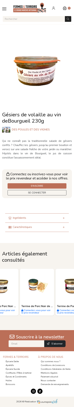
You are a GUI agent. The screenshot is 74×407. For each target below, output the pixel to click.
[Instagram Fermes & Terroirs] (33, 391)
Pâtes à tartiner (24, 372)
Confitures (11, 372)
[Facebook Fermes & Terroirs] (40, 391)
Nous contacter (48, 380)
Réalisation (30, 401)
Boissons (10, 384)
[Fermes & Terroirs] (33, 7)
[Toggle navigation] (4, 9)
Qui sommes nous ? (50, 361)
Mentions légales (49, 372)
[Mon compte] (54, 8)
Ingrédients (19, 218)
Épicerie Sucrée (13, 369)
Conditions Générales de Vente (55, 369)
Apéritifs (10, 365)
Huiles (9, 380)
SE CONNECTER (37, 192)
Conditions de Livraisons (53, 365)
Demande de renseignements (55, 384)
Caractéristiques (22, 227)
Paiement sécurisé (49, 376)
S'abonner (57, 343)
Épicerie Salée (12, 361)
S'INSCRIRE (37, 186)
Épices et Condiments (16, 376)
